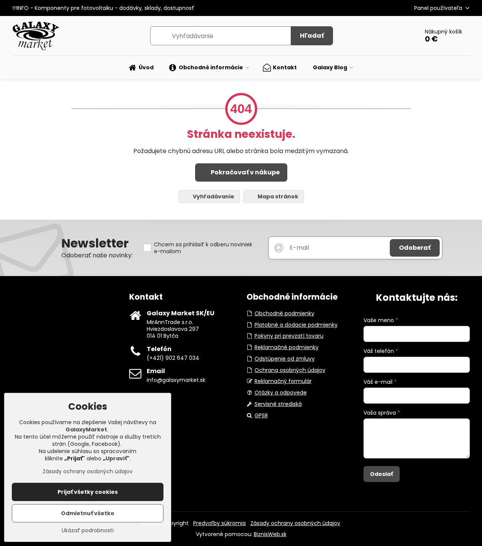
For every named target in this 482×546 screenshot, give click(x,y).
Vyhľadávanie (213, 196)
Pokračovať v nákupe (245, 172)
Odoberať (415, 247)
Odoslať (381, 474)
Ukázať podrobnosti (88, 530)
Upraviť (116, 458)
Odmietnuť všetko (87, 513)
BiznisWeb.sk (270, 534)
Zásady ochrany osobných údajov (295, 523)
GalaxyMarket (86, 429)
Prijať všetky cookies (88, 492)
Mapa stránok (277, 196)
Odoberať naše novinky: (97, 255)
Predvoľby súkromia (219, 523)
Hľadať (312, 35)
